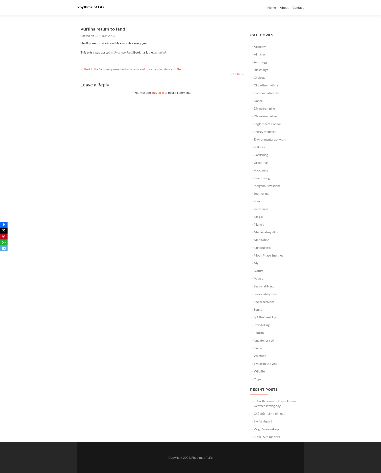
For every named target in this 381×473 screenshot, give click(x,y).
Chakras (259, 77)
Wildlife (259, 371)
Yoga (257, 379)
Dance (258, 100)
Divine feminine (264, 108)
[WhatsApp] (4, 242)
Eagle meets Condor (267, 124)
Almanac (260, 54)
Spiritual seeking (265, 317)
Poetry (258, 278)
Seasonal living (264, 286)
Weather (260, 356)
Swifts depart (263, 421)
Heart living (262, 178)
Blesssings (261, 70)
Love (257, 201)
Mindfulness (262, 247)
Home (271, 7)
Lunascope (261, 209)
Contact (298, 7)
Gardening (261, 155)
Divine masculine (265, 116)
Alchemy (260, 46)
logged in (157, 92)
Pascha (237, 74)
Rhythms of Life (91, 7)
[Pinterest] (4, 236)
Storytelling (262, 325)
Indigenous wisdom (267, 186)
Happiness (261, 170)
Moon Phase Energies (268, 255)
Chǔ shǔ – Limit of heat (269, 413)
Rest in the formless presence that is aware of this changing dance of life (130, 69)
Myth (257, 263)
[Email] (4, 248)
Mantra (259, 224)
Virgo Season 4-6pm (267, 429)
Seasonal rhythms (265, 294)
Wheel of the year (266, 363)
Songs (258, 309)
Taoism (259, 332)
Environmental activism (270, 139)
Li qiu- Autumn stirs (267, 437)
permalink (159, 52)
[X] (4, 231)
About (284, 7)
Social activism (264, 302)
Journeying (261, 193)
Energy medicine (265, 131)
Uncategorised (123, 52)
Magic (258, 216)
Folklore (259, 147)
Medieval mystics (266, 232)
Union (258, 348)
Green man (261, 162)
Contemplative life (266, 93)
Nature (259, 271)
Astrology (260, 62)
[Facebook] (4, 225)
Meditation (261, 240)
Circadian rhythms (266, 85)
